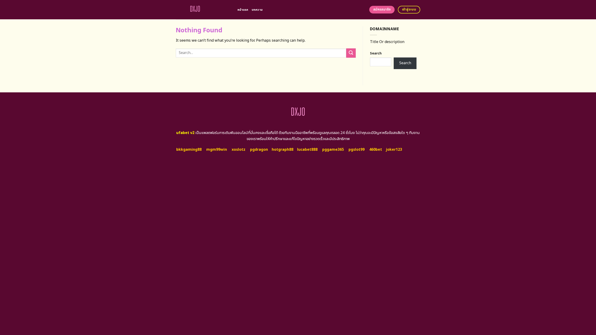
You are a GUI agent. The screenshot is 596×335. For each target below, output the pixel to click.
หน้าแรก (242, 9)
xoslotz (238, 149)
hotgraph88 (282, 149)
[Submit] (351, 52)
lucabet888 (307, 149)
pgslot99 (357, 149)
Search (376, 53)
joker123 (394, 149)
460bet (375, 149)
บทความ (257, 9)
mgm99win (216, 149)
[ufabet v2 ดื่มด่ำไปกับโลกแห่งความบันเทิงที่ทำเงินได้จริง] (203, 9)
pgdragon (259, 149)
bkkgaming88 (189, 149)
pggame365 (333, 149)
